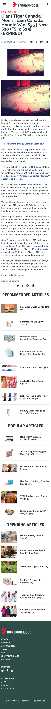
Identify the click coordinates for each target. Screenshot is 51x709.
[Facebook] (36, 42)
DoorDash (5, 642)
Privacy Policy (7, 689)
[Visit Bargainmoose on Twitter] (2, 671)
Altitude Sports (8, 646)
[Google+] (47, 42)
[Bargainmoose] (25, 4)
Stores (4, 639)
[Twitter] (31, 42)
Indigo (4, 653)
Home (3, 12)
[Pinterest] (41, 42)
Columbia (5, 659)
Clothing (12, 12)
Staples (4, 649)
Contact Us (6, 685)
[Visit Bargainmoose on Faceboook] (7, 671)
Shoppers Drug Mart (10, 656)
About (4, 682)
